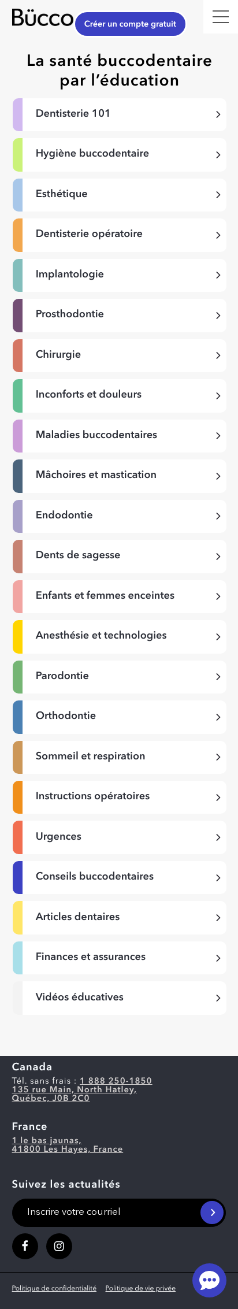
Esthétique (62, 195)
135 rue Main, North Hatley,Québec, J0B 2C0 (74, 1094)
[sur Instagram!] (59, 1246)
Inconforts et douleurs (89, 395)
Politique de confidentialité (54, 1288)
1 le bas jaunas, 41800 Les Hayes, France (68, 1145)
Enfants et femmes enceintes (105, 596)
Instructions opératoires (93, 797)
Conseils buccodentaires (95, 877)
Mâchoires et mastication (96, 475)
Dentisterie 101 (73, 114)
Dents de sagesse (78, 556)
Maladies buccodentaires (96, 436)
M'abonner (212, 1212)
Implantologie (70, 275)
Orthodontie (66, 716)
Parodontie (62, 677)
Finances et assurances (91, 957)
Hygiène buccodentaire (92, 154)
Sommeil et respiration (91, 757)
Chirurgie (58, 355)
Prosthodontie (70, 315)
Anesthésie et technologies (101, 636)
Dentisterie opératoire (89, 234)
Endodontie (64, 516)
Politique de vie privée (141, 1288)
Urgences (58, 837)
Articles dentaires (78, 918)
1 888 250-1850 (116, 1081)
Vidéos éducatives (80, 998)
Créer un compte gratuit (130, 24)
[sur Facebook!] (25, 1246)
